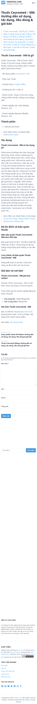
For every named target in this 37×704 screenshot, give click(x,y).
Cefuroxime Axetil (10, 134)
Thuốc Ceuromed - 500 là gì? (15, 31)
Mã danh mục (5, 677)
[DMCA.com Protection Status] (28, 657)
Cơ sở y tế (21, 650)
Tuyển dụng (5, 674)
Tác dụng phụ (20, 42)
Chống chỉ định (25, 36)
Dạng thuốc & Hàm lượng (20, 34)
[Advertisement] (18, 434)
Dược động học (28, 44)
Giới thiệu (4, 665)
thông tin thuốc (15, 652)
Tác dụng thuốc (16, 322)
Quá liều (28, 39)
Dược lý (16, 44)
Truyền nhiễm (20, 84)
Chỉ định (13, 36)
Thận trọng (8, 42)
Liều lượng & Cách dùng (13, 39)
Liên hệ (3, 668)
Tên (3, 389)
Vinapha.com (14, 1)
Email (3, 398)
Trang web (4, 406)
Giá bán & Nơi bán (21, 47)
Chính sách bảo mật (7, 671)
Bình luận (5, 363)
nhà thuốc (28, 311)
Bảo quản (7, 47)
